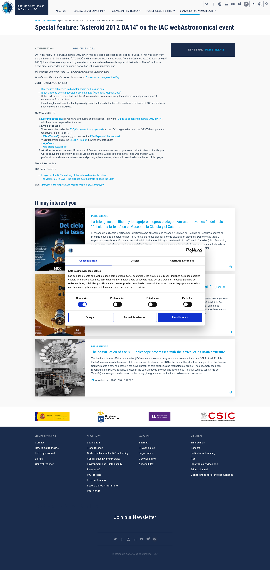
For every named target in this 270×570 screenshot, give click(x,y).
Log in (260, 4)
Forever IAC (93, 469)
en (253, 4)
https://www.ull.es (160, 416)
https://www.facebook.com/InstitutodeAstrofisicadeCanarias (213, 4)
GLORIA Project (78, 139)
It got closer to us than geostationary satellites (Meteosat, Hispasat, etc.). (81, 92)
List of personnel (45, 453)
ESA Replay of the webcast (105, 136)
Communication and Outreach (196, 10)
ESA (86, 129)
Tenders (195, 447)
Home (37, 20)
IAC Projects (94, 474)
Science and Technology (125, 10)
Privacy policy (147, 447)
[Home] (7, 7)
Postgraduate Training (159, 10)
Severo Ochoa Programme (102, 485)
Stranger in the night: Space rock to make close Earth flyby (72, 184)
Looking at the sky (52, 118)
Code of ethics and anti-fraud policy (107, 453)
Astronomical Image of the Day (103, 77)
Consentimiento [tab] (88, 260)
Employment (198, 442)
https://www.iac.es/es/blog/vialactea (246, 4)
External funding (96, 480)
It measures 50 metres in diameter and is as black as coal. (73, 89)
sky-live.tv (48, 143)
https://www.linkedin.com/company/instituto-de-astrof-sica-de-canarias (226, 4)
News (53, 20)
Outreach (46, 20)
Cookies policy (147, 458)
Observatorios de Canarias (88, 10)
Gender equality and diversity (103, 458)
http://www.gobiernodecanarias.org (108, 416)
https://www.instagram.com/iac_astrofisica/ (220, 4)
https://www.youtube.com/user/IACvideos (233, 4)
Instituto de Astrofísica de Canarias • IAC (31, 7)
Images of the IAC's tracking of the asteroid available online (73, 175)
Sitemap (143, 442)
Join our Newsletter (135, 517)
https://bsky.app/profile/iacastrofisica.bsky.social (239, 4)
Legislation (93, 442)
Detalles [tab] (135, 260)
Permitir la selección (135, 317)
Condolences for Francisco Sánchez (212, 474)
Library (39, 458)
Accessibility (146, 464)
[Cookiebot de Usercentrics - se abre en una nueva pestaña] (188, 250)
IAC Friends (93, 490)
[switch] (117, 304)
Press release (214, 49)
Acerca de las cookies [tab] (182, 260)
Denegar (90, 317)
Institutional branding (203, 453)
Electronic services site (204, 464)
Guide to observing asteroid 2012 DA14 (139, 118)
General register (44, 464)
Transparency (95, 447)
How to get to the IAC (47, 447)
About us (61, 10)
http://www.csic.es (218, 416)
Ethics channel (199, 469)
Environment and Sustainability (104, 464)
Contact (39, 442)
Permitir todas (180, 317)
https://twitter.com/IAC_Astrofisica (206, 4)
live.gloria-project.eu (54, 146)
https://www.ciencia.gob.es (52, 416)
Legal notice (146, 453)
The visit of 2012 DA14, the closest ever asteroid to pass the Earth (77, 178)
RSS (193, 458)
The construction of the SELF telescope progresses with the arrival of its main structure (158, 352)
